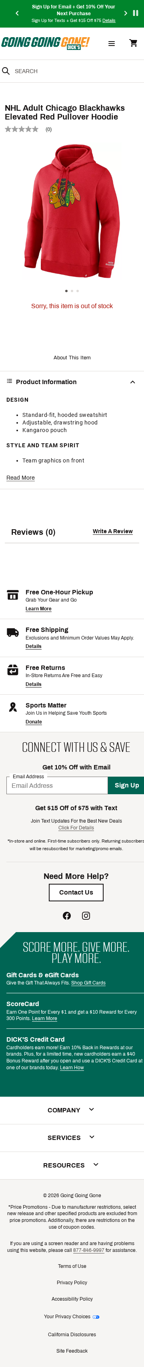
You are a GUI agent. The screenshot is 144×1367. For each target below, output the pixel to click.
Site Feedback (72, 1351)
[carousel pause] (135, 13)
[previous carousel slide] (17, 14)
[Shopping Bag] (133, 44)
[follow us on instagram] (86, 917)
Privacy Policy (72, 1282)
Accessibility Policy (72, 1299)
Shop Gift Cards (88, 983)
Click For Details (76, 828)
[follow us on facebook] (67, 917)
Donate (34, 722)
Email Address (28, 776)
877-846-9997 (88, 1250)
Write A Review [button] (113, 531)
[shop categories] (112, 43)
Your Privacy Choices (67, 1316)
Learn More (39, 609)
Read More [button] (20, 478)
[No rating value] (25, 129)
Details (34, 646)
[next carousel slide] (126, 14)
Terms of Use (72, 1266)
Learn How (72, 1067)
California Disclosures (72, 1334)
